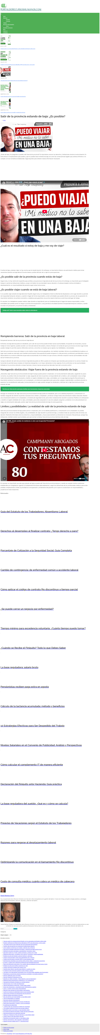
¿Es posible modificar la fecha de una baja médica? (16, 1008)
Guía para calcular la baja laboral (11, 1000)
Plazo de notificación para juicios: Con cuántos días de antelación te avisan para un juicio (25, 964)
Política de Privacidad (8, 1027)
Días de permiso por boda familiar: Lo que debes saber (17, 996)
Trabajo (5, 22)
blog (4, 120)
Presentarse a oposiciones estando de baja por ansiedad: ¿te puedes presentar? (23, 974)
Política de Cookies (8, 1031)
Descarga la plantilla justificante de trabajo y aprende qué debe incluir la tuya (22, 949)
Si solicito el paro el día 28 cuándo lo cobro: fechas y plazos (18, 970)
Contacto (5, 32)
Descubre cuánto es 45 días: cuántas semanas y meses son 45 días (20, 952)
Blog (4, 29)
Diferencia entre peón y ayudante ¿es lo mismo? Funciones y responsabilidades (23, 954)
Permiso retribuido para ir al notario (12, 975)
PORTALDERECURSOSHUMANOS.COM (21, 9)
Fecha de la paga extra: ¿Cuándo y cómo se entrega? (16, 1003)
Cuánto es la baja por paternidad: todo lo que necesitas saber (18, 992)
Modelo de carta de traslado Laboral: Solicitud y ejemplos (17, 956)
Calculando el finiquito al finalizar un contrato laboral (16, 982)
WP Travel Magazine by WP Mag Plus (22, 1033)
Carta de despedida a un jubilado (11, 998)
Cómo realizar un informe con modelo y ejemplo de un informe (13, 112)
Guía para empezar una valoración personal (14, 1013)
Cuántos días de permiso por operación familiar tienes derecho (13, 96)
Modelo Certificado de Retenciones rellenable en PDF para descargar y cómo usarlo (18, 64)
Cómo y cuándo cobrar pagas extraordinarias (14, 988)
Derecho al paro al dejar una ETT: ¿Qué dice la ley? (16, 1021)
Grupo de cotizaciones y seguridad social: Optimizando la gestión (19, 987)
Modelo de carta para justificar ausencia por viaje (15, 965)
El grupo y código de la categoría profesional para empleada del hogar (21, 962)
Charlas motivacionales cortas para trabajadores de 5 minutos (18, 957)
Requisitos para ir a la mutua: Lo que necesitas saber (16, 1010)
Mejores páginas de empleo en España (13, 995)
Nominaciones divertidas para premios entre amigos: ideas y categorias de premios (24, 961)
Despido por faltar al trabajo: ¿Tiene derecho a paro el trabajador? (19, 979)
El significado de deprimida (10, 1005)
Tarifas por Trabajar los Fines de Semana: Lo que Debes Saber (18, 1014)
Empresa (5, 18)
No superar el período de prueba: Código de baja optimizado (18, 1011)
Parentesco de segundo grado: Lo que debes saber (16, 1018)
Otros (7, 26)
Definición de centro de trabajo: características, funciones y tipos (19, 951)
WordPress (9, 1033)
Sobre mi (5, 31)
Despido (8, 19)
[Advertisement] (45, 170)
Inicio (4, 16)
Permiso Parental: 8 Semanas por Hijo (12, 977)
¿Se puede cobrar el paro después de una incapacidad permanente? (14, 80)
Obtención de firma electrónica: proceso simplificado (16, 1001)
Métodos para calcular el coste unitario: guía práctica (16, 990)
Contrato (8, 21)
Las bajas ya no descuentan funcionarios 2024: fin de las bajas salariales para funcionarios (25, 972)
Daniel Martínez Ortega (7, 895)
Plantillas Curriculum (8, 27)
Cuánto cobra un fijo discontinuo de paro (13, 1016)
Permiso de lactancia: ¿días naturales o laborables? (16, 1019)
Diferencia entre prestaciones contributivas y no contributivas (18, 980)
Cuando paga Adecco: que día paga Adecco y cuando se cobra (19, 969)
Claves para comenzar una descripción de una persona (17, 993)
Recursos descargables (8, 24)
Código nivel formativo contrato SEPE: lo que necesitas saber (18, 959)
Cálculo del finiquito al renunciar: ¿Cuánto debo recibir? (17, 985)
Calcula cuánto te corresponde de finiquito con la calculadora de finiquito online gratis (18, 48)
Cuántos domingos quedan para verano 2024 (14, 967)
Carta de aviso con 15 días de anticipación (13, 983)
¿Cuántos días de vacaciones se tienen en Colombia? (16, 1006)
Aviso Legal (6, 1029)
